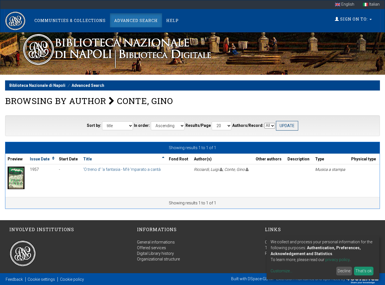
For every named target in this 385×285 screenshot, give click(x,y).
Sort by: (94, 125)
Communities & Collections (70, 20)
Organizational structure (158, 259)
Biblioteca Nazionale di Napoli (37, 85)
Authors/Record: (248, 125)
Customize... (281, 271)
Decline (344, 271)
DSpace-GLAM (260, 279)
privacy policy (337, 259)
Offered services (151, 248)
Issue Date (40, 159)
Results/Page (198, 125)
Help (172, 20)
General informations (156, 242)
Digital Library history (155, 253)
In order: (142, 125)
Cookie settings (41, 279)
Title (87, 159)
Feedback (14, 279)
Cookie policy (72, 279)
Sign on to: (354, 19)
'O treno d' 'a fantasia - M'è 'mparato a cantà (122, 169)
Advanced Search (136, 20)
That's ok (363, 271)
